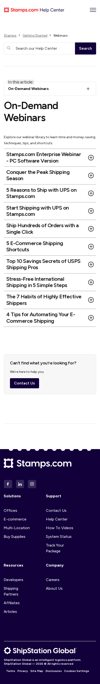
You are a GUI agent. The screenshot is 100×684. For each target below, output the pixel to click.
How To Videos (59, 528)
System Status (59, 536)
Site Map (36, 671)
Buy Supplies (14, 536)
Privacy (22, 671)
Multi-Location (17, 528)
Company (55, 565)
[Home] (34, 10)
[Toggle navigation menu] (93, 10)
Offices (10, 510)
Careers (52, 579)
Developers (13, 579)
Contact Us (24, 383)
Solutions (12, 496)
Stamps (10, 36)
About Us (54, 588)
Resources (13, 565)
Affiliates (12, 603)
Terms (10, 671)
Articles (10, 611)
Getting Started (35, 36)
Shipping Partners (11, 591)
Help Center (56, 519)
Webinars (60, 36)
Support (53, 496)
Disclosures (54, 671)
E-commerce (15, 519)
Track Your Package (55, 548)
